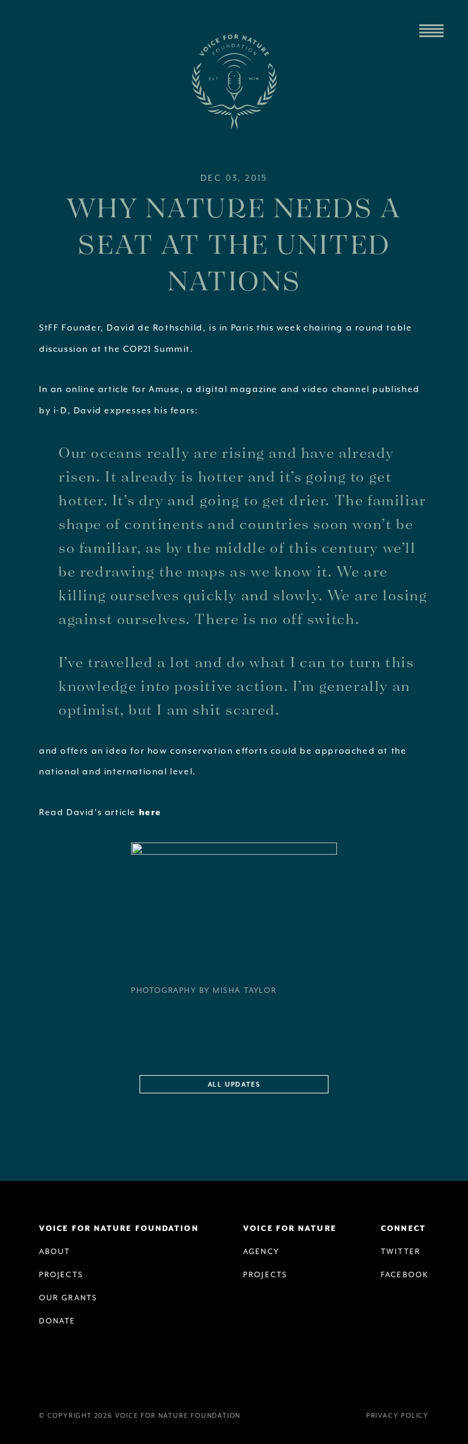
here (150, 813)
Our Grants (68, 1298)
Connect (403, 1228)
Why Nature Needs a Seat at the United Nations (233, 243)
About (55, 1251)
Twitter (400, 1251)
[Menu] (431, 30)
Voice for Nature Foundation (234, 81)
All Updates (234, 1084)
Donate (57, 1321)
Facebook (405, 1275)
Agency (261, 1251)
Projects (61, 1275)
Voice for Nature (289, 1228)
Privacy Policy (397, 1416)
